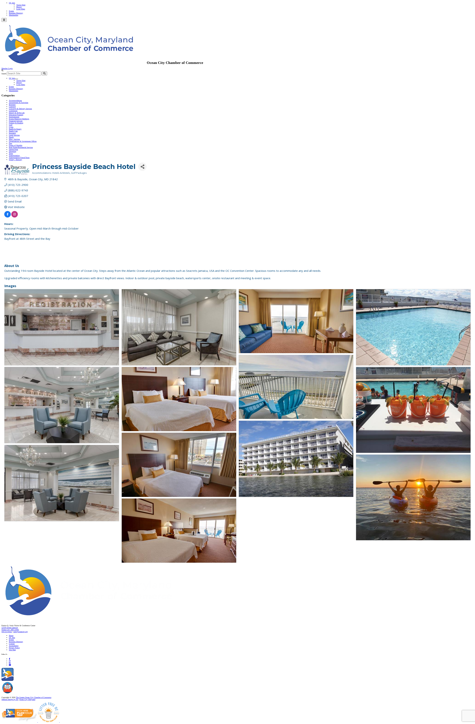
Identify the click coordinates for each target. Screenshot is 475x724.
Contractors (13, 111)
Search (3, 74)
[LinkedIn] (10, 663)
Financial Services (15, 121)
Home (11, 636)
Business (12, 105)
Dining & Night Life (16, 113)
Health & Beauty (15, 129)
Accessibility (14, 646)
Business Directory (16, 13)
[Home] (96, 618)
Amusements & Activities (18, 103)
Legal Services (14, 135)
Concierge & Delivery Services (20, 109)
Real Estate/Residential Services (21, 147)
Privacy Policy (14, 648)
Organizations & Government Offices (23, 141)
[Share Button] (142, 166)
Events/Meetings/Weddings (19, 119)
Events (11, 11)
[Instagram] (10, 661)
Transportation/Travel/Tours (19, 158)
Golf (10, 125)
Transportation (14, 156)
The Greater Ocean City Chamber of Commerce (33, 697)
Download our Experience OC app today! (29, 680)
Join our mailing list (21, 694)
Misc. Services (14, 139)
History (19, 7)
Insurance (12, 133)
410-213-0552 (6, 632)
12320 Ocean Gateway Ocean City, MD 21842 (10, 629)
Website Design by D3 (9, 699)
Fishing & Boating (16, 123)
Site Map (12, 650)
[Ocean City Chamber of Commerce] (74, 63)
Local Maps (20, 9)
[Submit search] (44, 73)
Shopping (12, 151)
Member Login (7, 68)
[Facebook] (9, 659)
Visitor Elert (20, 5)
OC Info (12, 3)
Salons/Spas (13, 149)
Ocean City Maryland (27, 699)
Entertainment (14, 117)
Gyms (11, 127)
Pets (10, 143)
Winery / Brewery (15, 160)
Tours (11, 153)
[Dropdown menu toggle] (16, 78)
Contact (12, 644)
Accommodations (15, 100)
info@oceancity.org (20, 632)
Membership (13, 15)
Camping (12, 107)
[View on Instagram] (14, 216)
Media (11, 137)
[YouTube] (10, 665)
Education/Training (16, 115)
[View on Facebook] (7, 216)
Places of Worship (15, 145)
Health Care (13, 131)
